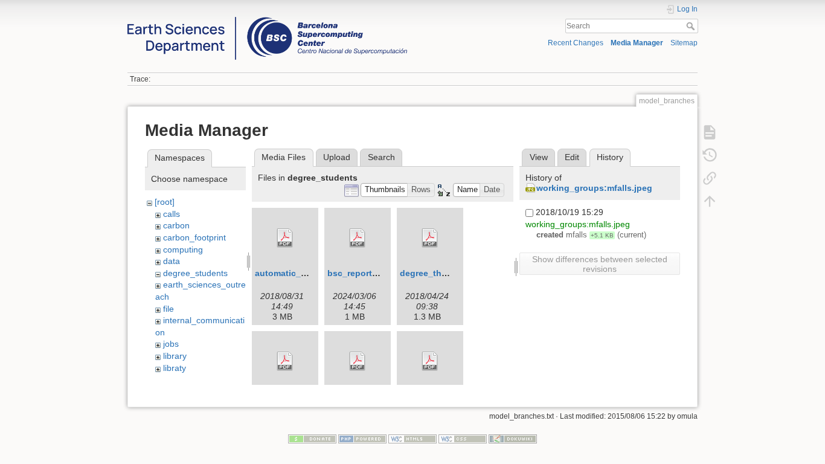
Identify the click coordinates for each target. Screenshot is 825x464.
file (168, 309)
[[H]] (267, 20)
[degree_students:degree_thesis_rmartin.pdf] (285, 361)
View (539, 157)
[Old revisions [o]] (710, 154)
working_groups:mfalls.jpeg (594, 188)
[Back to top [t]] (710, 200)
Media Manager (637, 43)
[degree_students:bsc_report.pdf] (357, 238)
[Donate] (312, 438)
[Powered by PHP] (362, 438)
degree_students (195, 273)
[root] (165, 202)
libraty (174, 368)
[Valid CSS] (462, 438)
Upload (336, 157)
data (171, 261)
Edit (572, 157)
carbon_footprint (194, 237)
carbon (176, 225)
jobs (171, 344)
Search (692, 26)
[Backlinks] (710, 177)
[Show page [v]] (710, 131)
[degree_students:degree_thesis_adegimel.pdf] (430, 238)
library (175, 356)
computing (183, 249)
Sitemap (684, 43)
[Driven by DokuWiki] (513, 438)
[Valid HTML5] (412, 438)
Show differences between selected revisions (599, 264)
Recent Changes (575, 43)
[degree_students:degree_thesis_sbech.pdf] (357, 361)
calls (171, 214)
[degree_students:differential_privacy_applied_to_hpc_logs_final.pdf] (430, 361)
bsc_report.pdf (357, 273)
